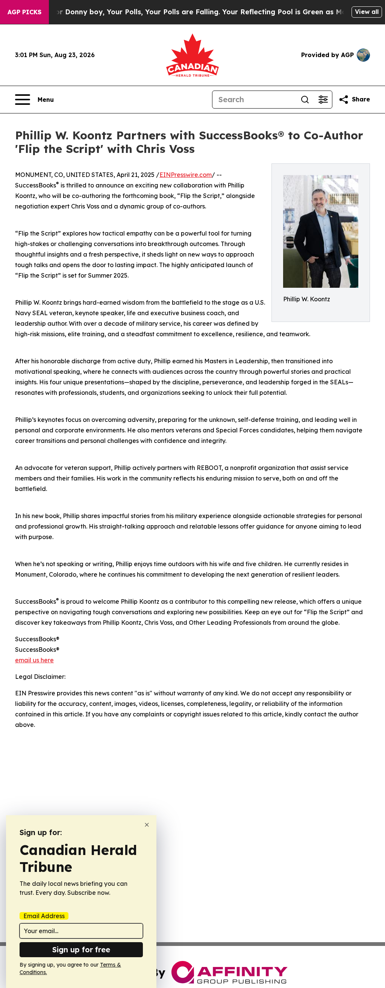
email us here (34, 660)
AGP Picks (24, 12)
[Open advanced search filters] (323, 99)
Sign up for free (81, 949)
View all (367, 11)
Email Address (44, 916)
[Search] (305, 99)
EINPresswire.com (185, 174)
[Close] (146, 824)
